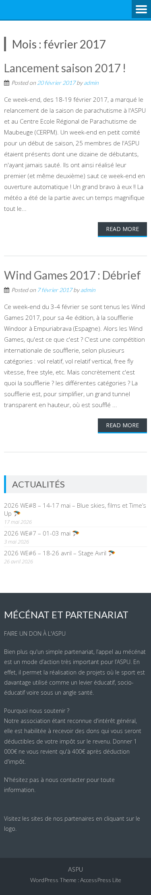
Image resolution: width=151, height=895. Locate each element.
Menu (141, 9)
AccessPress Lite (100, 879)
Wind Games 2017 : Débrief (72, 275)
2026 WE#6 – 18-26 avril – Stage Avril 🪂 (60, 553)
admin (91, 82)
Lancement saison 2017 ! (65, 68)
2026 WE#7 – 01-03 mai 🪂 (42, 533)
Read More (122, 229)
